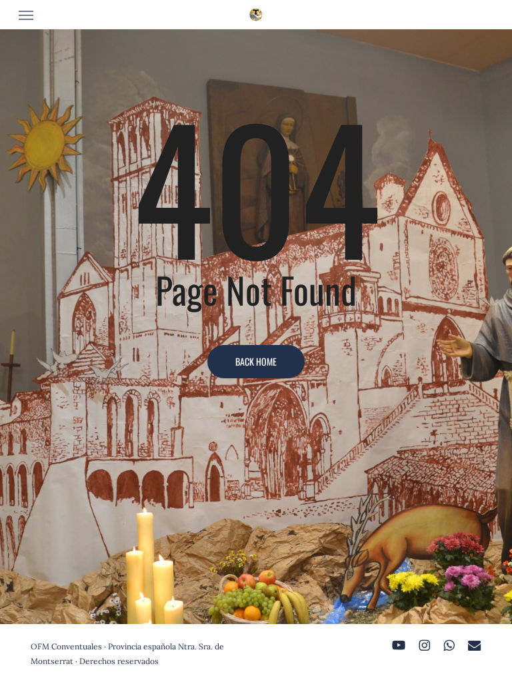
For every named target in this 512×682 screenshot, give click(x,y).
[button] (26, 14)
